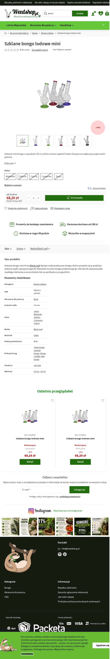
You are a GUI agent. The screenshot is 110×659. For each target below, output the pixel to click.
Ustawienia (26, 653)
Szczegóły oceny (39, 50)
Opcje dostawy (98, 188)
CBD (5, 599)
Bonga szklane (39, 284)
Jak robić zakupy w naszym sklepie (48, 2)
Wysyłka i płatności (66, 590)
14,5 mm (36, 365)
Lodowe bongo (36, 352)
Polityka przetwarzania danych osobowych (78, 604)
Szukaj (78, 13)
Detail (29, 462)
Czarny (36, 323)
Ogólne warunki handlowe (77, 2)
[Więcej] (100, 24)
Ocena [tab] (18, 249)
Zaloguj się (78, 492)
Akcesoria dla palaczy (13, 595)
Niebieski (37, 314)
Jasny (35, 311)
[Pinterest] (65, 558)
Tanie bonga (38, 347)
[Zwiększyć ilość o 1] (37, 198)
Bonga (6, 590)
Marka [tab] (37, 249)
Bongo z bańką (39, 355)
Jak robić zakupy (65, 599)
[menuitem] (15, 25)
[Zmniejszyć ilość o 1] (27, 198)
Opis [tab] (5, 249)
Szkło (35, 335)
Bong (35, 299)
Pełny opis (7, 163)
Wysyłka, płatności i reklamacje (17, 2)
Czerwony (37, 320)
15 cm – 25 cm (39, 371)
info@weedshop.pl (69, 551)
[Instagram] (59, 557)
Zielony (36, 317)
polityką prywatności (69, 500)
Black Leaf (34, 265)
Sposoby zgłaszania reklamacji (72, 595)
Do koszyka (75, 197)
